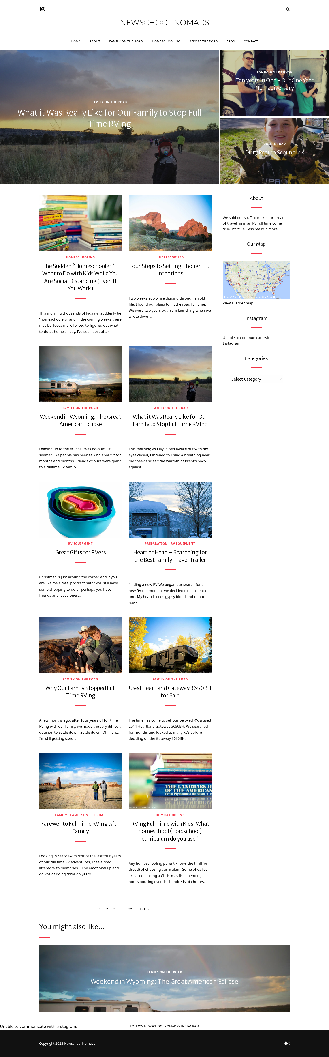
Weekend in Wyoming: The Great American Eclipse (164, 982)
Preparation (156, 543)
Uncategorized (170, 257)
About (95, 41)
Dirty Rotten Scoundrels (274, 152)
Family (61, 815)
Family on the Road (126, 41)
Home (76, 41)
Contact (251, 41)
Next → (143, 909)
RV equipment (80, 543)
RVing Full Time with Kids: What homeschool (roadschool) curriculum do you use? (170, 831)
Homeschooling (166, 41)
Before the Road (203, 41)
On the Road (274, 144)
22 (130, 909)
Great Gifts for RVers (80, 552)
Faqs (231, 41)
